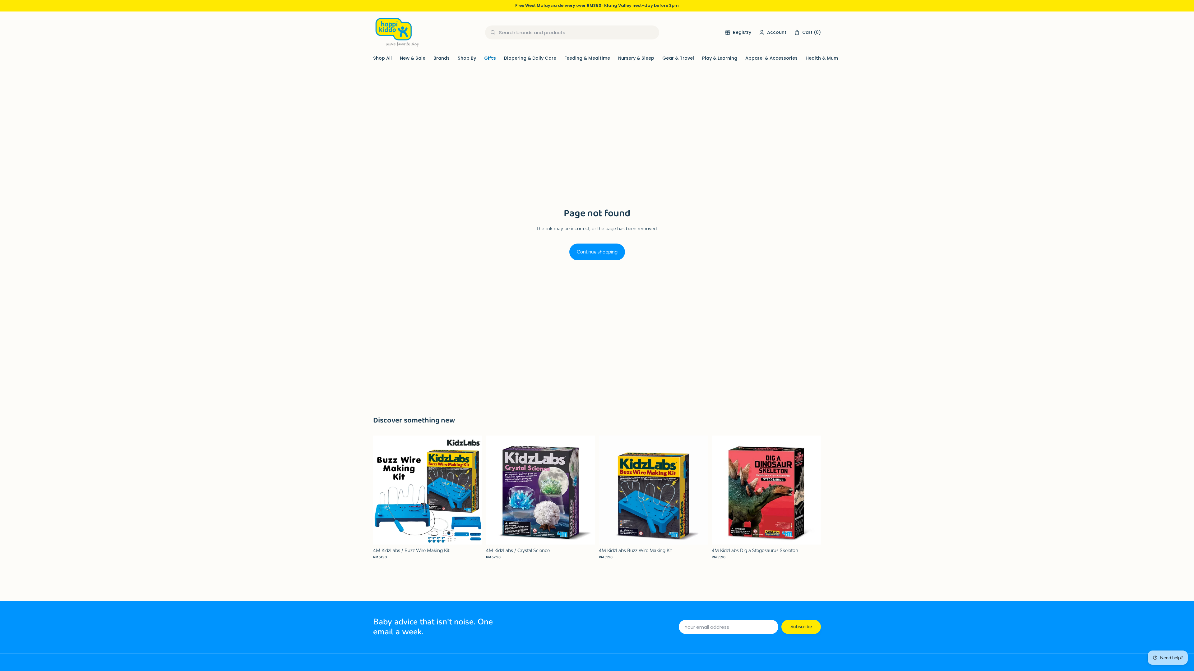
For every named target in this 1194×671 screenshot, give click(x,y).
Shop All (382, 58)
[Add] (472, 535)
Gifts (490, 58)
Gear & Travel (678, 58)
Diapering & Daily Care (530, 58)
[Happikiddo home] (396, 32)
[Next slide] (473, 490)
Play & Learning (719, 58)
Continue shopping (597, 251)
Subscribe (801, 626)
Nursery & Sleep (636, 58)
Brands (441, 58)
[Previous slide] (382, 490)
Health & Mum (822, 58)
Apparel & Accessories (771, 58)
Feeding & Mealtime (587, 58)
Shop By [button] (467, 58)
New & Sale (412, 58)
